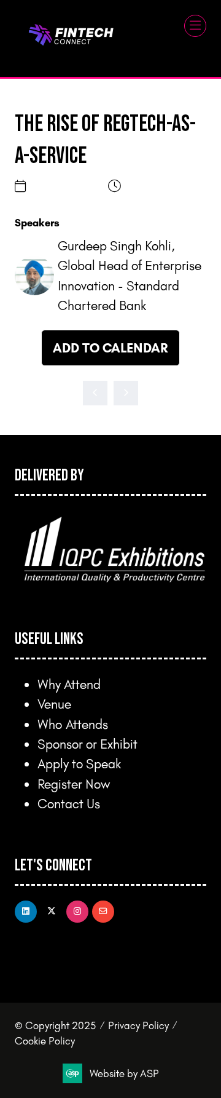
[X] (52, 912)
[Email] (103, 912)
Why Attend (69, 683)
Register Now (73, 783)
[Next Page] (126, 393)
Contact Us (68, 803)
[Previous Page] (95, 393)
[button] (195, 26)
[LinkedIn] (26, 912)
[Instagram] (77, 912)
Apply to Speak (79, 763)
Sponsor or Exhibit (87, 743)
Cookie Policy (45, 1040)
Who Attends (72, 723)
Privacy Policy (138, 1025)
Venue (54, 703)
